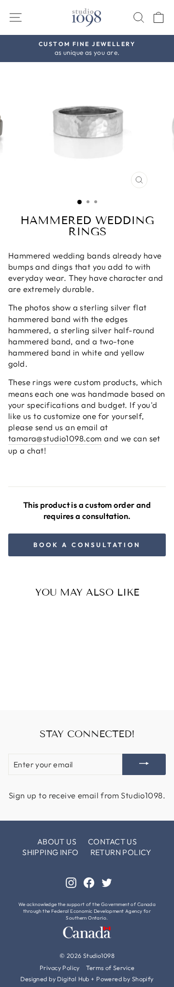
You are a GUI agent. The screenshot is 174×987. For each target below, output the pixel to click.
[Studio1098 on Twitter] (107, 882)
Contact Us (112, 841)
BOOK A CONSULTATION (87, 545)
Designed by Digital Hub (54, 979)
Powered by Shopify (124, 979)
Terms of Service (110, 967)
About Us (56, 841)
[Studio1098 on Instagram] (71, 882)
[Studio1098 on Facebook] (89, 882)
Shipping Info (50, 852)
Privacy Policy (60, 967)
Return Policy (121, 852)
